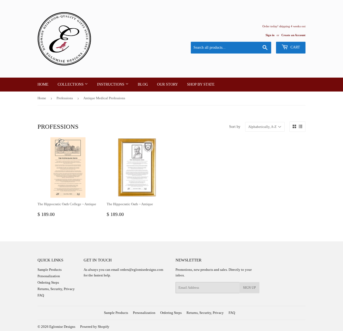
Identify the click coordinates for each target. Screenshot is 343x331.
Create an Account (293, 35)
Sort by (234, 127)
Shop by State (201, 84)
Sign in (270, 35)
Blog (143, 84)
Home (43, 84)
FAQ (41, 295)
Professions (65, 98)
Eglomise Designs (62, 327)
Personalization (49, 276)
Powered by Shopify (94, 327)
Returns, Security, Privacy (56, 289)
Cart (294, 47)
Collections (71, 84)
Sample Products (50, 270)
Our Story (167, 84)
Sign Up (249, 288)
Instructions (111, 84)
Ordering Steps (48, 282)
